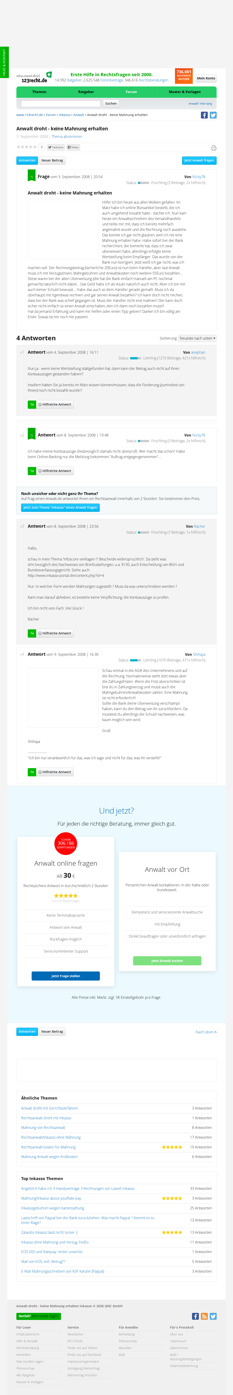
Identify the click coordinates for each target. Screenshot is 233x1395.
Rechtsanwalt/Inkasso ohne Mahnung (51, 1137)
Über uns (176, 1334)
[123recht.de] (34, 77)
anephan (198, 352)
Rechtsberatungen (153, 80)
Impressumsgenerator (83, 1361)
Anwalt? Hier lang (200, 103)
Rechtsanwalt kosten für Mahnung (48, 1147)
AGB (122, 1355)
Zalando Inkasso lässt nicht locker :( (49, 1232)
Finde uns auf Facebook (84, 1355)
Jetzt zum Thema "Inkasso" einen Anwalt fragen (60, 507)
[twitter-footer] (213, 1316)
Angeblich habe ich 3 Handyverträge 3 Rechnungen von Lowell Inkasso (77, 1189)
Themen (39, 92)
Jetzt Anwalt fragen (199, 160)
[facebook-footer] (195, 1316)
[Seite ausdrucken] (214, 148)
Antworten (27, 160)
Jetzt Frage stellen (66, 976)
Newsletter (75, 1334)
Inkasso (64, 115)
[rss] (204, 1316)
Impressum (178, 1341)
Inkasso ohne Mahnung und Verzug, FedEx (55, 1242)
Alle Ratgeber (25, 1375)
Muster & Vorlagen (185, 92)
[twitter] (213, 115)
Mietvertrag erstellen (82, 1375)
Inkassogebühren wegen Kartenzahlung (52, 1208)
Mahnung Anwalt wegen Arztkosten (49, 1157)
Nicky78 (198, 177)
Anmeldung (127, 1334)
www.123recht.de (29, 115)
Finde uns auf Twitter (82, 1348)
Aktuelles (125, 1348)
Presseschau (25, 1368)
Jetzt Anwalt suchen (167, 961)
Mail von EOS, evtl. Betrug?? (43, 1262)
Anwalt (78, 115)
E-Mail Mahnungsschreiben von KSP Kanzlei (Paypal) (62, 1271)
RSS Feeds (75, 1341)
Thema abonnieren (67, 137)
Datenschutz (179, 1348)
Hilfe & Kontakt (4, 62)
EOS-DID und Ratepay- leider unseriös (51, 1252)
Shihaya (199, 654)
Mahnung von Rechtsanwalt (43, 1128)
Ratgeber (74, 80)
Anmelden (23, 1355)
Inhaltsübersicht (27, 1334)
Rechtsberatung (27, 1348)
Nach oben (205, 1032)
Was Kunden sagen (29, 1361)
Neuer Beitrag (52, 160)
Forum (131, 92)
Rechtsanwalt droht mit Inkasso (46, 1118)
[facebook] (204, 115)
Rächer (199, 526)
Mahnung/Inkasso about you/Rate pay (51, 1198)
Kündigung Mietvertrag (83, 1368)
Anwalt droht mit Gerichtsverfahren (49, 1108)
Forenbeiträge (111, 80)
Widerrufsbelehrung (184, 1366)
